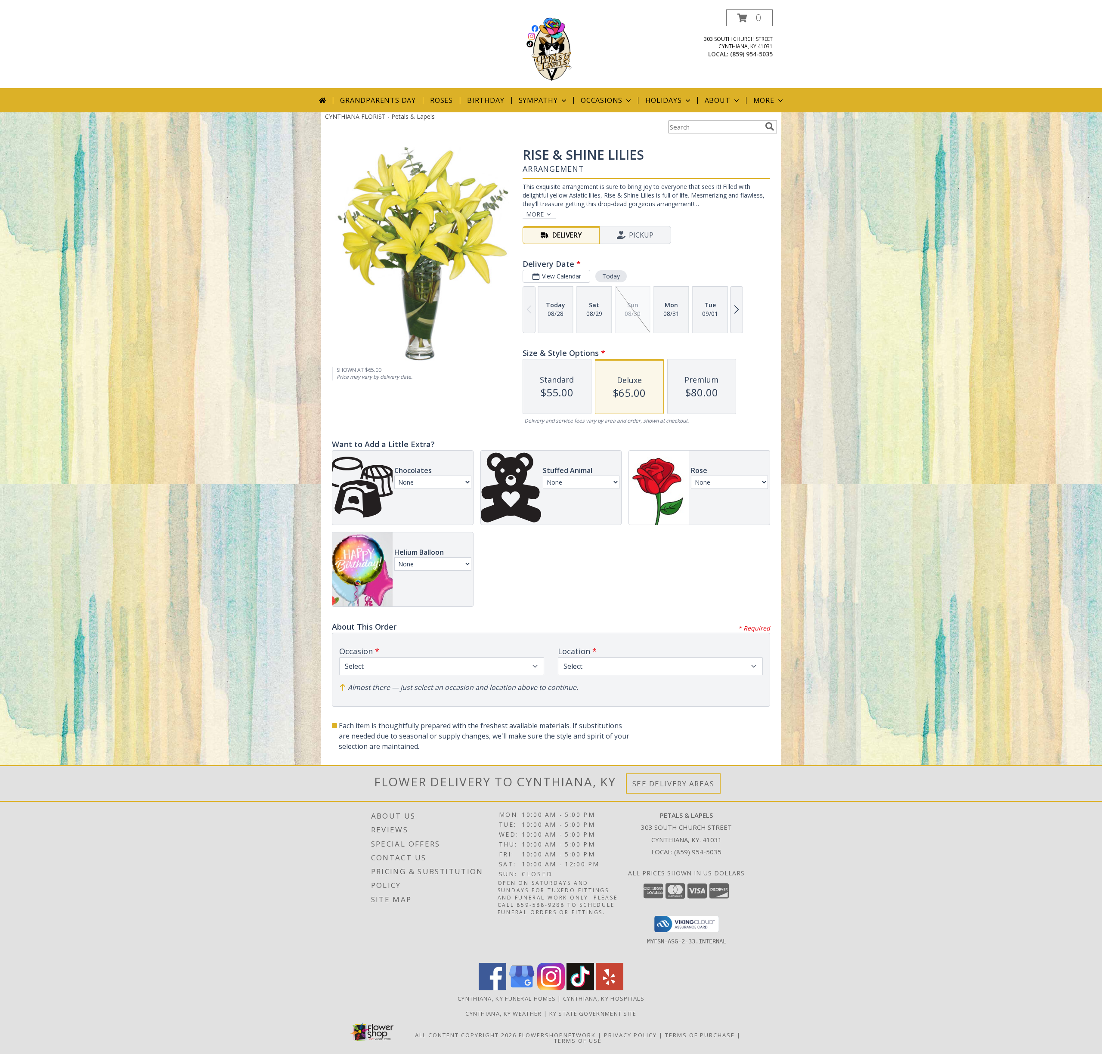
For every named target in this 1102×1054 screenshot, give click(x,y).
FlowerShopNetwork (557, 1035)
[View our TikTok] (580, 988)
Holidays (663, 100)
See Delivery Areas (673, 783)
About (718, 100)
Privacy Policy (630, 1035)
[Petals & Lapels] (551, 49)
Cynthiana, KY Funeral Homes (507, 998)
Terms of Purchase (700, 1035)
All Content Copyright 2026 (466, 1035)
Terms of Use (578, 1041)
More (763, 100)
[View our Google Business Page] (522, 988)
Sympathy (538, 100)
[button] (749, 17)
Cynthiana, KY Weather (503, 1013)
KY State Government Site (593, 1013)
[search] (770, 126)
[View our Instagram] (551, 988)
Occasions (601, 100)
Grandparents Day (378, 100)
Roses (441, 100)
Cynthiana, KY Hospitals (603, 998)
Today (611, 276)
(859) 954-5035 (751, 54)
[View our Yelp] (609, 988)
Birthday (485, 100)
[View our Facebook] (492, 988)
